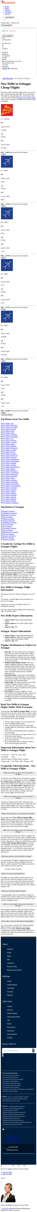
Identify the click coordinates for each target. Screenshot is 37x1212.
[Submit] (33, 1051)
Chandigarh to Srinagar (9, 522)
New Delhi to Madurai (9, 499)
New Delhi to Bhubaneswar (11, 467)
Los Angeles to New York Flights (12, 1085)
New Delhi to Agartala (9, 450)
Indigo (10, 1096)
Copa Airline (14, 1098)
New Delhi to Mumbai (9, 446)
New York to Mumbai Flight (10, 1077)
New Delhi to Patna (8, 433)
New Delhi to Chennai (9, 489)
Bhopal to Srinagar (8, 538)
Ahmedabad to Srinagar (9, 513)
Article (9, 952)
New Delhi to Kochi (8, 452)
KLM (18, 1100)
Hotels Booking (12, 984)
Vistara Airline (6, 1098)
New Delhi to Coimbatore (10, 503)
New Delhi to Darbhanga (10, 482)
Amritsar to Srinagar (8, 521)
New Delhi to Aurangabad (10, 484)
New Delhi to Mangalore (10, 474)
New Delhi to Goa (8, 438)
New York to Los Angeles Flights (12, 1083)
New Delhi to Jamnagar (9, 488)
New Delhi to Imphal (8, 491)
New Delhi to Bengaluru (10, 425)
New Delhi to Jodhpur (9, 463)
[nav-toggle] (5, 19)
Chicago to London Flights (10, 1091)
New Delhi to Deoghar (9, 495)
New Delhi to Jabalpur (9, 493)
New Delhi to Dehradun (9, 476)
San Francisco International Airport (12, 1124)
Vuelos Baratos (12, 1034)
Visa (8, 1020)
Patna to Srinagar (7, 517)
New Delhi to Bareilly (9, 501)
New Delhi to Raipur (8, 469)
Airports (9, 1037)
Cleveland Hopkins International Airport (14, 1116)
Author (9, 1023)
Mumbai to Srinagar (8, 511)
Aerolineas (10, 1030)
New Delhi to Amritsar (9, 440)
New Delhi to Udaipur (9, 465)
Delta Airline (6, 1100)
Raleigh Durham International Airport (13, 1120)
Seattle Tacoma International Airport (13, 1108)
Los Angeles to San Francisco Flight (13, 1079)
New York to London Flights (10, 1081)
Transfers (10, 991)
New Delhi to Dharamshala (10, 461)
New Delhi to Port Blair (9, 435)
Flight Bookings (7, 79)
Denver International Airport (10, 1110)
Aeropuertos (11, 1027)
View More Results (7, 415)
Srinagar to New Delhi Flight (26, 98)
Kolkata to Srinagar (8, 519)
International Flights (13, 1016)
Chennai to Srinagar (8, 539)
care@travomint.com (12, 1150)
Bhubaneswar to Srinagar (10, 532)
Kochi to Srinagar (7, 524)
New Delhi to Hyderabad (10, 437)
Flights (9, 981)
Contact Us (10, 963)
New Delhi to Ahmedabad (10, 459)
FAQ (8, 959)
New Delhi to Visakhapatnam (11, 486)
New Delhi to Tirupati (9, 497)
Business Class (12, 966)
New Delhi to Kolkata (9, 429)
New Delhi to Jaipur (8, 478)
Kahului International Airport (17, 1106)
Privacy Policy (12, 1137)
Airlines (9, 1006)
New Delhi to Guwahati (9, 427)
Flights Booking (12, 1013)
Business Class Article (14, 970)
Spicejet (26, 1096)
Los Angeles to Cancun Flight (11, 1075)
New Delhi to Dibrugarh (9, 448)
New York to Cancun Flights (25, 1089)
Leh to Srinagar (7, 526)
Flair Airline (13, 1100)
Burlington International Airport (11, 1118)
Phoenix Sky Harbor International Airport (14, 1112)
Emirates (20, 1096)
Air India (15, 1096)
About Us (10, 949)
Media (9, 956)
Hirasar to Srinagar (8, 534)
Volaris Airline (23, 1098)
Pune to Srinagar (7, 530)
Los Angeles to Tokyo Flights (11, 1087)
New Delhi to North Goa (10, 455)
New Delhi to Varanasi (9, 457)
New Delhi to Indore (8, 444)
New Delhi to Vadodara (9, 480)
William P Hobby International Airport (13, 1114)
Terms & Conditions (14, 1139)
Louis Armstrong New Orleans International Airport (17, 1122)
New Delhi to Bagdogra (9, 471)
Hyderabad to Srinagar (9, 528)
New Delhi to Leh (8, 423)
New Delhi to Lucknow (9, 442)
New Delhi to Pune (8, 431)
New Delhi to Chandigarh (10, 472)
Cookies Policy (12, 1141)
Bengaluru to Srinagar (9, 515)
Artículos (10, 1009)
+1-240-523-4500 (13, 1147)
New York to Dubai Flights (10, 1089)
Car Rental (10, 988)
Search (5, 68)
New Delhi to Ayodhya (9, 454)
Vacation (10, 995)
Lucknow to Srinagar (8, 536)
